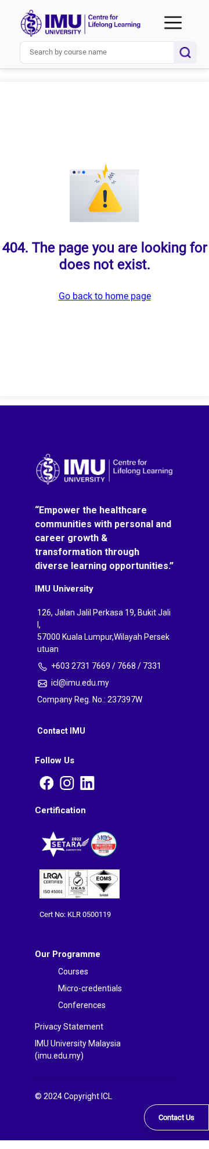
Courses (26, 50)
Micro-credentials (43, 61)
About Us (28, 77)
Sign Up (9, 211)
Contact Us (176, 1117)
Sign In (8, 121)
